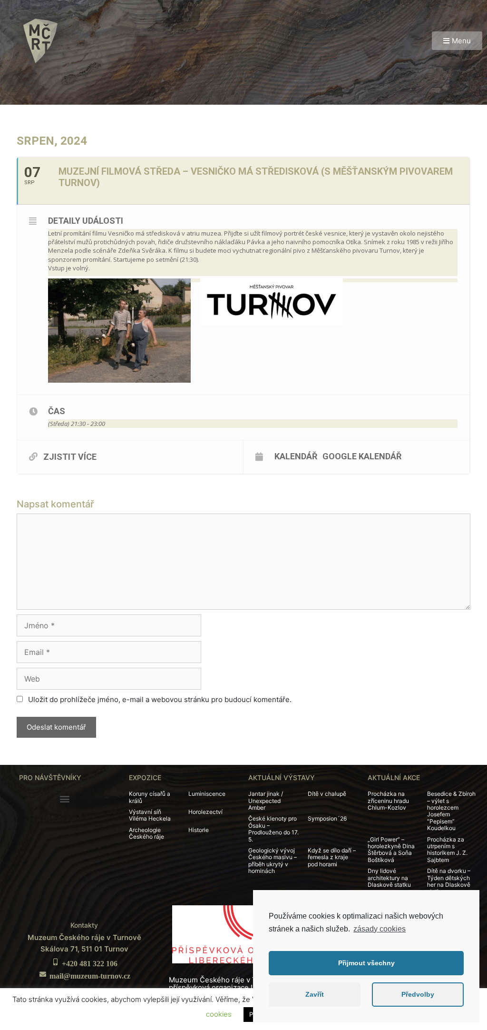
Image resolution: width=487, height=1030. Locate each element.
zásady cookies (379, 929)
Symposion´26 (327, 818)
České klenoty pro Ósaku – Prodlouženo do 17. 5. (273, 828)
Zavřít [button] (314, 994)
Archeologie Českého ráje (146, 833)
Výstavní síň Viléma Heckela (150, 815)
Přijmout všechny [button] (366, 963)
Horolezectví (205, 811)
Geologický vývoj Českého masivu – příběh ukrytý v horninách (272, 860)
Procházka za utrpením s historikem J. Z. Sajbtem (447, 849)
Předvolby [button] (417, 994)
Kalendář (296, 456)
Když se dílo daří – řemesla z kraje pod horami (332, 857)
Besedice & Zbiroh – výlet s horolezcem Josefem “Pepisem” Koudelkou (451, 811)
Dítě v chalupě (327, 793)
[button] (457, 40)
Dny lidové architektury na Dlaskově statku (389, 877)
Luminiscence (206, 793)
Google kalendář (362, 456)
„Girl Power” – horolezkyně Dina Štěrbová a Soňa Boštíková (391, 849)
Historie (198, 829)
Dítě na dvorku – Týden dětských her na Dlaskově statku (448, 881)
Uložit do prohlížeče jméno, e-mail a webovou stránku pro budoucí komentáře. (160, 699)
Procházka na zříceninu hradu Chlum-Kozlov (388, 800)
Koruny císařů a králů (149, 797)
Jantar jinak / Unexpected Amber (265, 800)
